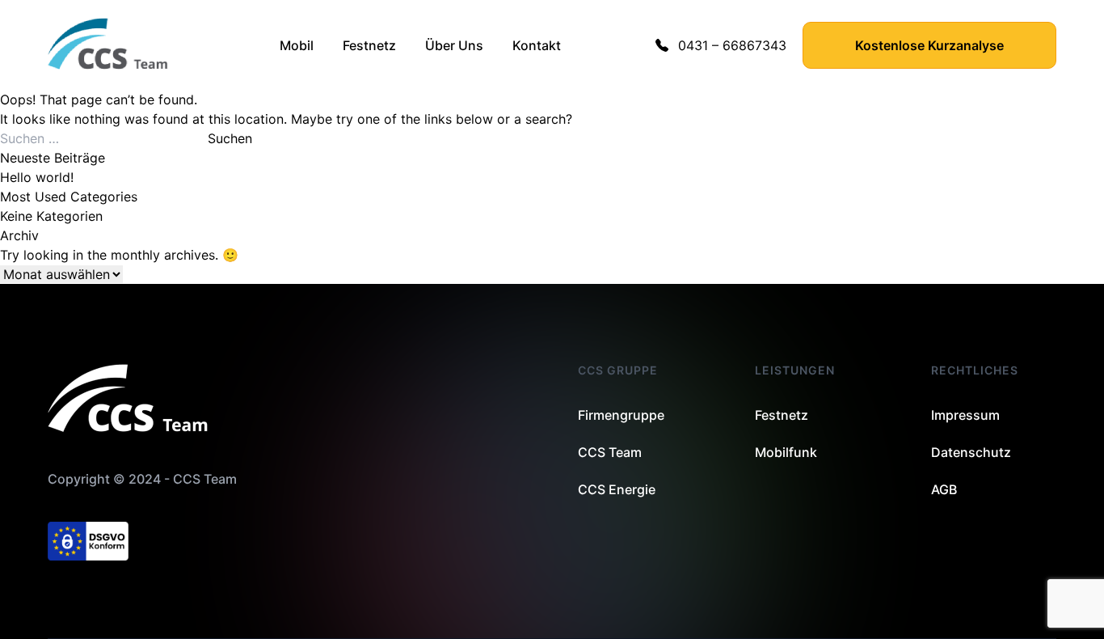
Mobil (297, 45)
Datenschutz (971, 452)
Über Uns (454, 45)
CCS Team (610, 452)
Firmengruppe (621, 415)
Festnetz (369, 45)
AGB (944, 489)
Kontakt (536, 45)
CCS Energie (616, 489)
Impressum (965, 415)
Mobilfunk (786, 452)
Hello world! (37, 177)
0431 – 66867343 (732, 45)
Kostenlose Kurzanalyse (929, 45)
